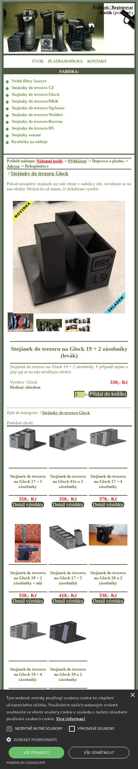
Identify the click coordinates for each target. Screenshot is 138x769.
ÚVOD (38, 61)
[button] (69, 739)
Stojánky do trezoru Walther (37, 114)
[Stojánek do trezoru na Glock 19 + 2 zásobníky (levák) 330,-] (20, 331)
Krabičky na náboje (29, 141)
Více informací (70, 718)
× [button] (132, 695)
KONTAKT (97, 61)
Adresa (13, 166)
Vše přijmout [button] (36, 752)
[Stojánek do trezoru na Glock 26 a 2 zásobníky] (108, 544)
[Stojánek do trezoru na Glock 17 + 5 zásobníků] (68, 549)
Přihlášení (77, 160)
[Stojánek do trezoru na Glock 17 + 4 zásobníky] (108, 446)
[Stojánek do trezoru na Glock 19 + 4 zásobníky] (28, 639)
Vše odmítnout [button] (99, 752)
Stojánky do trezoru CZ (33, 87)
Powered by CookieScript (26, 763)
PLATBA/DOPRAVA (65, 61)
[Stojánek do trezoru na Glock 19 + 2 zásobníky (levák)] (69, 257)
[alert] (69, 729)
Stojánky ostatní (26, 134)
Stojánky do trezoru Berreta (37, 121)
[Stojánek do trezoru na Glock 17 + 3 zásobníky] (28, 450)
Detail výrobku (28, 504)
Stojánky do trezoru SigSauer (38, 107)
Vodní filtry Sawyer (29, 80)
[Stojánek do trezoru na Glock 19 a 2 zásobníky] (68, 643)
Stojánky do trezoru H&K (35, 101)
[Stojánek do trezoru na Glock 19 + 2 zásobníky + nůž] (28, 561)
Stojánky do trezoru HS (33, 128)
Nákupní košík (50, 160)
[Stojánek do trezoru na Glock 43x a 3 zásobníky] (68, 450)
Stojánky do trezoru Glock (35, 94)
